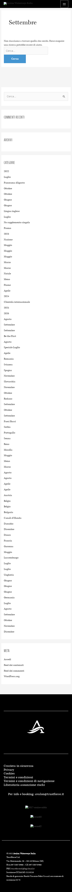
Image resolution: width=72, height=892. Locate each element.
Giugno (8, 199)
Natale (7, 273)
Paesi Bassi (10, 421)
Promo (7, 228)
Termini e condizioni (18, 777)
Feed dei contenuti (14, 665)
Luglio (7, 177)
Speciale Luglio (12, 347)
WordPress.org (12, 676)
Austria (8, 495)
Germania (9, 597)
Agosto (7, 319)
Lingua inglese (12, 211)
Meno (7, 279)
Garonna (8, 546)
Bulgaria (8, 512)
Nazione (8, 239)
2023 (6, 233)
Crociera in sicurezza (18, 766)
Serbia (7, 427)
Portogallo (9, 432)
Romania (9, 358)
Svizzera (8, 364)
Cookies (9, 773)
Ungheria (9, 574)
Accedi (7, 659)
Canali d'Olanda (12, 518)
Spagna (8, 370)
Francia (8, 540)
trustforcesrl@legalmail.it (23, 868)
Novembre (9, 375)
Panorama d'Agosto (14, 182)
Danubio (8, 523)
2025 (6, 307)
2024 (6, 296)
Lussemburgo (11, 557)
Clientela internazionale (17, 302)
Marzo (7, 262)
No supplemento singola (17, 222)
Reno (6, 444)
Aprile (7, 290)
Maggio (8, 245)
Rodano (8, 398)
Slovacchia (9, 381)
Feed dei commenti (14, 670)
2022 (6, 171)
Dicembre (9, 529)
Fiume (7, 285)
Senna (7, 438)
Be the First (10, 336)
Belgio (7, 501)
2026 (6, 313)
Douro (7, 535)
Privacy (9, 770)
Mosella (8, 449)
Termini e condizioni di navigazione (29, 781)
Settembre (9, 324)
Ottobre (8, 188)
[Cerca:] (26, 50)
